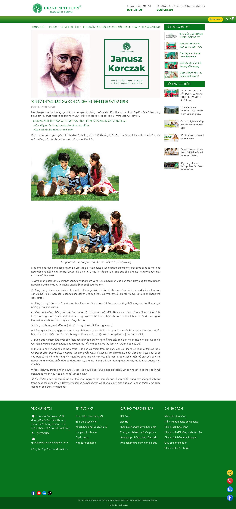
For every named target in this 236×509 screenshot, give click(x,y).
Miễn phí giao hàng (175, 416)
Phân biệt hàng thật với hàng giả (138, 426)
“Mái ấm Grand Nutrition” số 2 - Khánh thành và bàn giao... (192, 110)
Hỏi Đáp (124, 416)
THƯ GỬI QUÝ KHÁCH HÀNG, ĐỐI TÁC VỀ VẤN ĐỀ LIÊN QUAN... (191, 37)
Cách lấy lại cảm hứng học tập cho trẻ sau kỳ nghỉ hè (62, 125)
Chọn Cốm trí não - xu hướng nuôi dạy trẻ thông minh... (191, 76)
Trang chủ (37, 27)
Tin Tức (52, 27)
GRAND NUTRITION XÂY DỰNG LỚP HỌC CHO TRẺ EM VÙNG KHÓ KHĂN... (192, 95)
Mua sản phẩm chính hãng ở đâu (138, 442)
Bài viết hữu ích (70, 27)
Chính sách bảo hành (176, 426)
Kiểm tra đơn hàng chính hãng (181, 421)
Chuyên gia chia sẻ (86, 432)
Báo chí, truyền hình (86, 421)
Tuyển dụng (82, 437)
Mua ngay (217, 19)
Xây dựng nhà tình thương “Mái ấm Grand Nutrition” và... (192, 166)
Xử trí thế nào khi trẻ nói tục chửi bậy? (54, 129)
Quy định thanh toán (175, 442)
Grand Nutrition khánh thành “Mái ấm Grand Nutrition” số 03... (192, 152)
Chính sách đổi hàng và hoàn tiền (183, 432)
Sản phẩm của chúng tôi (89, 416)
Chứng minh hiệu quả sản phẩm (138, 432)
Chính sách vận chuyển (177, 448)
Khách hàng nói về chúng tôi (91, 426)
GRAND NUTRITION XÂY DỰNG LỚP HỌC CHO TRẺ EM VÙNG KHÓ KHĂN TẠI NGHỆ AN (80, 120)
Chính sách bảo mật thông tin (180, 437)
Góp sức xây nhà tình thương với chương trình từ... (190, 66)
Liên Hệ (124, 421)
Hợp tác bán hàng (86, 442)
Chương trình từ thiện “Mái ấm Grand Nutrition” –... (190, 56)
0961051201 (135, 9)
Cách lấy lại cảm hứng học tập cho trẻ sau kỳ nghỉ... (192, 124)
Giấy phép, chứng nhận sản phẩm (139, 437)
